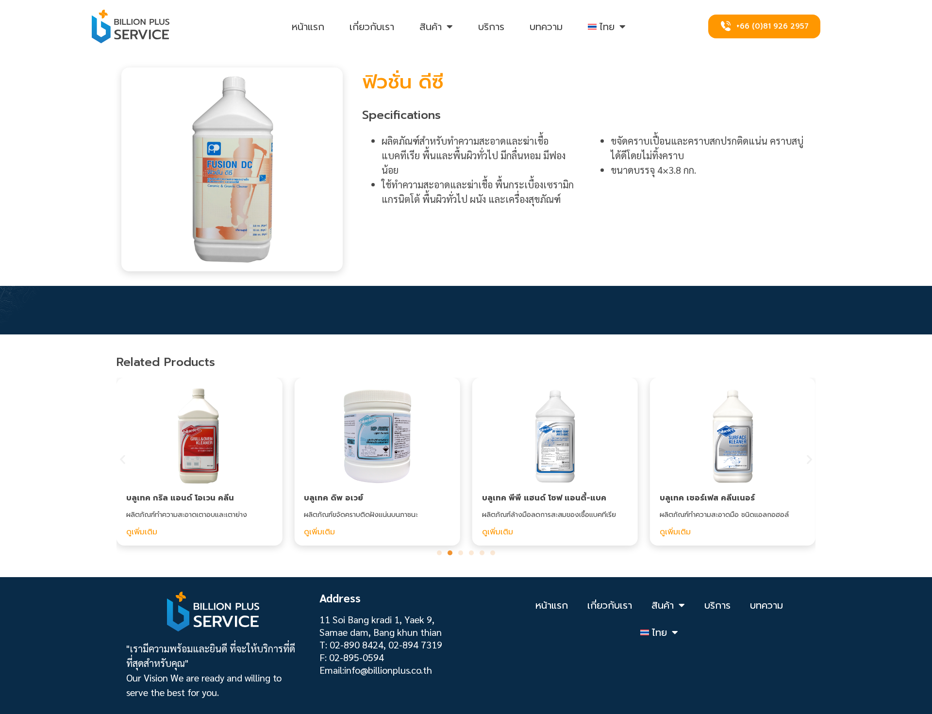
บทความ (546, 26)
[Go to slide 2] (450, 552)
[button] (122, 459)
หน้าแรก (308, 26)
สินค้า (430, 26)
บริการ (491, 26)
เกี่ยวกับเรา (372, 26)
